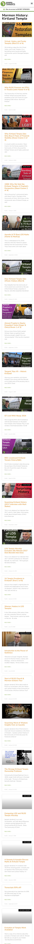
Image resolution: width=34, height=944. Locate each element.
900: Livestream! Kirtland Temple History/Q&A (15, 459)
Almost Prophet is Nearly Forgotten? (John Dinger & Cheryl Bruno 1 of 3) (15, 325)
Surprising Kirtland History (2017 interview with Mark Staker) (16, 504)
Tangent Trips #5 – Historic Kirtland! (15, 372)
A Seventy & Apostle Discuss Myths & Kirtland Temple (16, 860)
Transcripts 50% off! (13, 887)
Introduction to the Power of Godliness (16, 651)
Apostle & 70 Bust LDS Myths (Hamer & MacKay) (17, 235)
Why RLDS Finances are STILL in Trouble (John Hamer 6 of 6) (17, 88)
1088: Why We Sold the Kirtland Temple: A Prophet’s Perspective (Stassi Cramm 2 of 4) (16, 187)
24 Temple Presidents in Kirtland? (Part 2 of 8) (14, 579)
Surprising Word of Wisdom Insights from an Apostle (16, 724)
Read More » (8, 59)
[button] (31, 3)
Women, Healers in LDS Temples (14, 607)
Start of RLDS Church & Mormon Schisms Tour (14, 679)
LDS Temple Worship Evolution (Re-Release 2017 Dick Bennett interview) (16, 550)
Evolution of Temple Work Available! (15, 929)
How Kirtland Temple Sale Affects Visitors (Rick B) (15, 280)
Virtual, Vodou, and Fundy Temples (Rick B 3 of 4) (15, 42)
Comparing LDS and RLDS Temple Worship (15, 814)
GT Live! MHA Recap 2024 (15, 416)
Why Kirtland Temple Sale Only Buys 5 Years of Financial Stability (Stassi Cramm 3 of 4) (17, 137)
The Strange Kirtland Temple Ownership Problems (16, 770)
